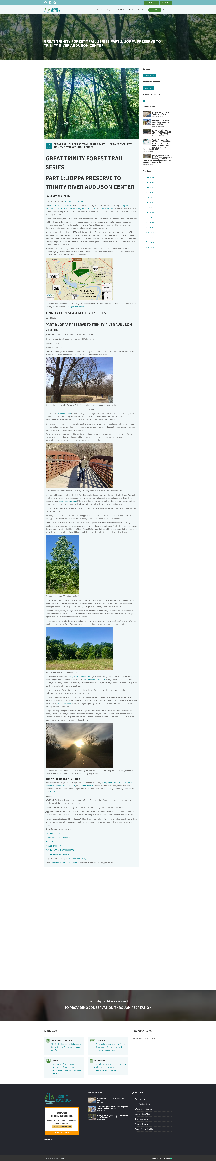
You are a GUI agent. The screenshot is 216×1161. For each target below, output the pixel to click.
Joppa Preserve (106, 208)
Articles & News (141, 1124)
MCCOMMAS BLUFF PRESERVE (58, 837)
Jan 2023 (149, 207)
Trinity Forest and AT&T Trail (61, 205)
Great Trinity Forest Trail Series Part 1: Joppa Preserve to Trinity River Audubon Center (93, 145)
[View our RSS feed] (144, 100)
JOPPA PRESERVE (53, 833)
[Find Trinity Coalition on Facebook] (45, 2)
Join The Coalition (142, 1104)
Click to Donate (149, 75)
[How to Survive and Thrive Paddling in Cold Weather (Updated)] (147, 131)
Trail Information (142, 1119)
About (99, 10)
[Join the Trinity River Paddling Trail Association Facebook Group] (50, 2)
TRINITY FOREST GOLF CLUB (57, 854)
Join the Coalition (151, 3)
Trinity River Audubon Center (80, 676)
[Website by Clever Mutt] (171, 1158)
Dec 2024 (150, 177)
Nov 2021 (150, 212)
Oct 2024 (149, 187)
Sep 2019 (150, 242)
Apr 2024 (150, 197)
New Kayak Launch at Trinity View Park (161, 113)
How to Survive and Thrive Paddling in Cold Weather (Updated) (161, 132)
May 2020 (150, 227)
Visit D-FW (121, 10)
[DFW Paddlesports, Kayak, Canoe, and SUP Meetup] (54, 2)
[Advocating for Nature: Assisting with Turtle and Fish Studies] (147, 122)
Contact (167, 10)
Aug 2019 (150, 247)
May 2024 (150, 192)
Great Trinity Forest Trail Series (64, 863)
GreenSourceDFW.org (73, 201)
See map (54, 792)
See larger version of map (76, 306)
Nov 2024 (150, 182)
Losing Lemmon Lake (68, 501)
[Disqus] (91, 895)
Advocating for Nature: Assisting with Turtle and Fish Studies (161, 122)
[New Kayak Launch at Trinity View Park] (147, 114)
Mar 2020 (150, 237)
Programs (110, 10)
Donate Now (166, 3)
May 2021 (150, 222)
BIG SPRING (50, 842)
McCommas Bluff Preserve (94, 679)
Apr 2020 (150, 232)
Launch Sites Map (142, 1114)
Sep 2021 (150, 217)
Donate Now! (140, 1099)
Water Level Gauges (143, 1109)
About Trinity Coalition (144, 1129)
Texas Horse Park (68, 208)
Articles (154, 10)
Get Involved (140, 10)
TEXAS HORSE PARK (54, 846)
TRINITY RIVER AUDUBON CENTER (60, 850)
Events (131, 10)
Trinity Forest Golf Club (85, 208)
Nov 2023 (150, 202)
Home (91, 10)
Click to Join (148, 88)
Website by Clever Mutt (161, 1158)
